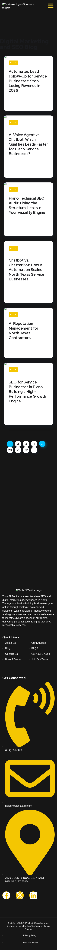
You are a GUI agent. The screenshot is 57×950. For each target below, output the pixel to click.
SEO (29, 926)
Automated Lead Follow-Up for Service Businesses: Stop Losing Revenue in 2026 (28, 81)
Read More (15, 104)
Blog (13, 62)
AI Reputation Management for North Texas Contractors (23, 330)
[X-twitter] (20, 895)
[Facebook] (6, 895)
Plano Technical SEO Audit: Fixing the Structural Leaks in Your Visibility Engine (27, 205)
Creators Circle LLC (16, 926)
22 (26, 450)
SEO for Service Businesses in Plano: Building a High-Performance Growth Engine (27, 391)
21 (18, 450)
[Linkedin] (33, 895)
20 (10, 450)
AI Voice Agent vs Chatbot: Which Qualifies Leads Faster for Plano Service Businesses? (28, 144)
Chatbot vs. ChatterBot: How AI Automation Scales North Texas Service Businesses (26, 270)
